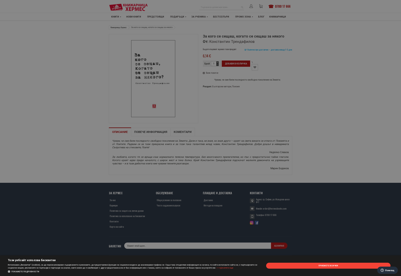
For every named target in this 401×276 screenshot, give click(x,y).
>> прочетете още (224, 268)
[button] (132, 272)
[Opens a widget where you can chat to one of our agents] (387, 270)
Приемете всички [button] (328, 266)
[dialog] (200, 265)
